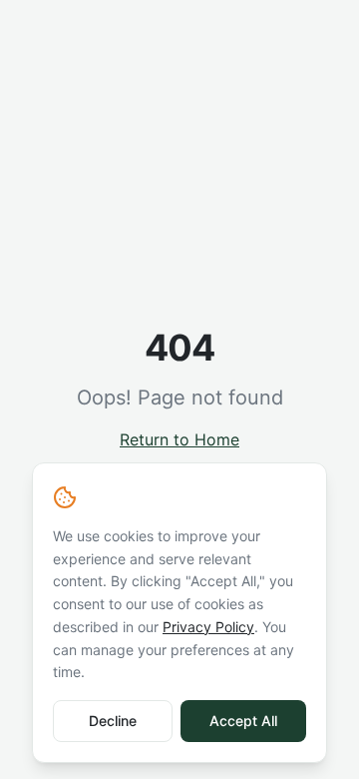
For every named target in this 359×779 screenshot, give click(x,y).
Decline (113, 720)
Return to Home (179, 439)
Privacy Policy (208, 626)
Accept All (243, 720)
